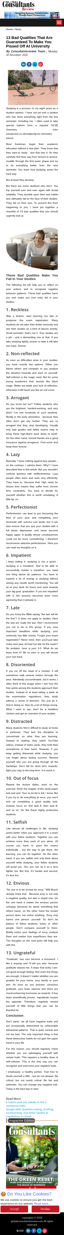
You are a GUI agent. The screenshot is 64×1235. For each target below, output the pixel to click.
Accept (14, 1209)
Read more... (42, 1203)
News (18, 29)
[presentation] (30, 1187)
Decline (45, 1209)
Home (9, 29)
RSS (21, 1230)
